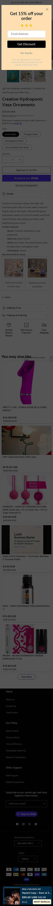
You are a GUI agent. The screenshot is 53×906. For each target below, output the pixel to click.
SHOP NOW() (42, 902)
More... (27, 901)
